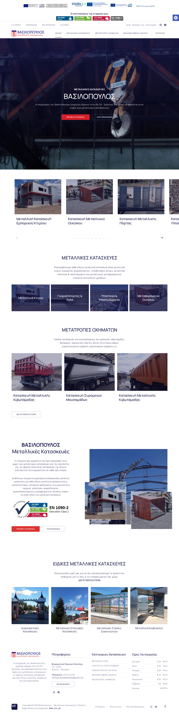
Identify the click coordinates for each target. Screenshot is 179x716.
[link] (176, 18)
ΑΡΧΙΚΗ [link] (58, 33)
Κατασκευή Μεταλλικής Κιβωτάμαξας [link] (31, 397)
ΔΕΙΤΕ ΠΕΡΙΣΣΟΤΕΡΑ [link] (26, 414)
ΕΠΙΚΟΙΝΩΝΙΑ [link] (31, 25)
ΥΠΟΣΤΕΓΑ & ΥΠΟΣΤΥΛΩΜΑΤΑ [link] (105, 666)
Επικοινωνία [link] (115, 707)
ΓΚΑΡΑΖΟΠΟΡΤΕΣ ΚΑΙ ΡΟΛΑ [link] (104, 670)
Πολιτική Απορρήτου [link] (135, 707)
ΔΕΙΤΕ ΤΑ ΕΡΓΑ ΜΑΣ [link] (76, 115)
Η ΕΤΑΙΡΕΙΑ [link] (16, 25)
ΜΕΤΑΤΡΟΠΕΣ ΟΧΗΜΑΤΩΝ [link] (106, 33)
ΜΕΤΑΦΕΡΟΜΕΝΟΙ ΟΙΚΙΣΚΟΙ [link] (135, 33)
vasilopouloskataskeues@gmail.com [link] (68, 677)
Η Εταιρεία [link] (100, 707)
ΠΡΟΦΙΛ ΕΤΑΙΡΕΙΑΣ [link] (26, 529)
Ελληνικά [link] (64, 25)
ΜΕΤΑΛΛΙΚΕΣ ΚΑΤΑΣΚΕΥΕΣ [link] (78, 33)
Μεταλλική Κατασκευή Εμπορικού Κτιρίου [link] (33, 221)
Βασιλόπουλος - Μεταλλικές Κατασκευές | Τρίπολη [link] (62, 705)
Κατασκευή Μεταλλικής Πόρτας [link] (138, 221)
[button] (5, 104)
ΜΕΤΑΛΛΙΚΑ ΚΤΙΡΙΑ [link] (100, 661)
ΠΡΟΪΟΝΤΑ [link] (160, 33)
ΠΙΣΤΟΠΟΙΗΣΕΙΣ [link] (48, 25)
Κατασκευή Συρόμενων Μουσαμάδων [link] (84, 397)
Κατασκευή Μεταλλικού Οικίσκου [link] (86, 221)
